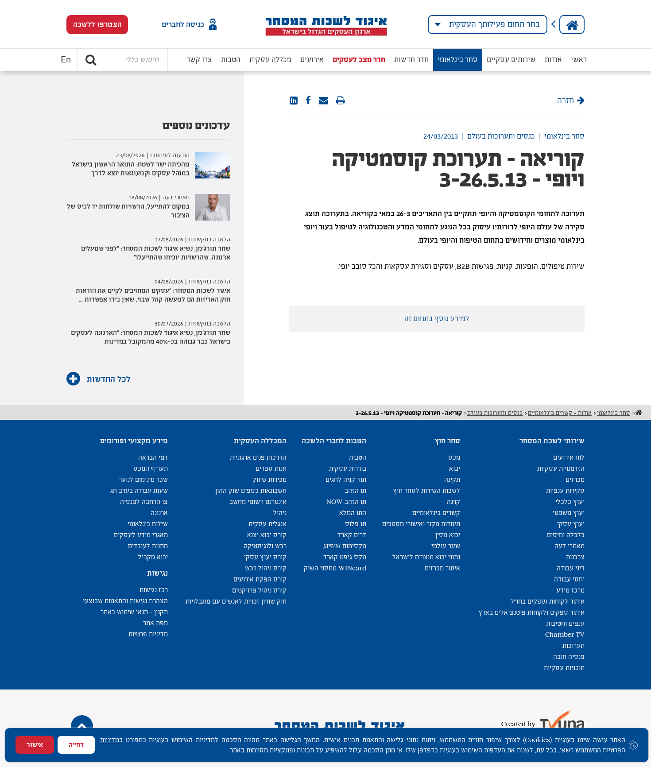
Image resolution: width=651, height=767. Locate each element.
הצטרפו (97, 24)
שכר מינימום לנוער (143, 479)
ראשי (579, 59)
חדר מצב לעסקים (359, 59)
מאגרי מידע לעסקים (141, 535)
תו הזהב (355, 490)
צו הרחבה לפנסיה (144, 501)
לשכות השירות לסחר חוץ (426, 490)
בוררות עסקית (347, 468)
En (66, 59)
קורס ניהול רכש (266, 568)
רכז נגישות (154, 589)
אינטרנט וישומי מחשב (258, 501)
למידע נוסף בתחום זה (436, 318)
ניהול (280, 512)
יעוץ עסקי (571, 523)
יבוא (454, 468)
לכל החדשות (108, 379)
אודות (553, 59)
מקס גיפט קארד (344, 557)
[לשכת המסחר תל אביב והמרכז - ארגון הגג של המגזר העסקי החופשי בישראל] (325, 24)
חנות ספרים (271, 468)
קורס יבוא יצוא (267, 535)
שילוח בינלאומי (148, 523)
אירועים (312, 59)
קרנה (453, 501)
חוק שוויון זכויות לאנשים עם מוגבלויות (236, 601)
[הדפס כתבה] (340, 101)
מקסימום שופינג (344, 546)
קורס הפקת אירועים (260, 579)
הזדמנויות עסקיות (561, 468)
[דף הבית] (572, 24)
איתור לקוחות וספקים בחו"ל (548, 601)
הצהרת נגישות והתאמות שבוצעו (125, 601)
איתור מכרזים (442, 568)
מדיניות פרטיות (148, 634)
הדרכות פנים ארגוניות (258, 457)
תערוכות (573, 645)
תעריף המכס (150, 468)
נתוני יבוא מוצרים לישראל (426, 557)
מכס (454, 457)
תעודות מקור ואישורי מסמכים (421, 523)
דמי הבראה (153, 457)
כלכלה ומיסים (566, 535)
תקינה (452, 479)
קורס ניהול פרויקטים (259, 590)
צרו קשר (199, 59)
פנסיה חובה (569, 656)
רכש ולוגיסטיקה (265, 546)
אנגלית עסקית (267, 523)
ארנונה (159, 512)
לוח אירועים (569, 457)
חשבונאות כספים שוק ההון (251, 490)
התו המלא (352, 512)
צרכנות (575, 557)
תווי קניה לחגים (346, 479)
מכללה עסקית (270, 59)
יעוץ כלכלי (570, 501)
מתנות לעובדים (148, 546)
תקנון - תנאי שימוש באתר (134, 612)
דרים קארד (351, 535)
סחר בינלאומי (458, 59)
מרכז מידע (570, 590)
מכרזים (575, 479)
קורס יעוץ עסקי (265, 557)
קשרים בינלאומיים (436, 512)
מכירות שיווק (269, 479)
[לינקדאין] (294, 101)
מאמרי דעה (569, 546)
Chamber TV (565, 634)
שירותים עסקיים (511, 59)
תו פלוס (355, 523)
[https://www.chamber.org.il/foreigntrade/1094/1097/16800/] (323, 101)
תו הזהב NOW (346, 501)
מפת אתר (155, 623)
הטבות (230, 59)
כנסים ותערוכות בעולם (501, 136)
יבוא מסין (447, 535)
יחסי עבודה (569, 579)
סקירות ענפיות (565, 490)
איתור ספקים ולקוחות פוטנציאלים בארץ (531, 612)
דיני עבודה (571, 568)
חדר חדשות (411, 59)
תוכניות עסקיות (564, 667)
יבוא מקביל (153, 557)
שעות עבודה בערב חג (139, 490)
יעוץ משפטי (569, 512)
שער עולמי (445, 546)
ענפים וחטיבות (565, 623)
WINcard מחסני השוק (335, 568)
